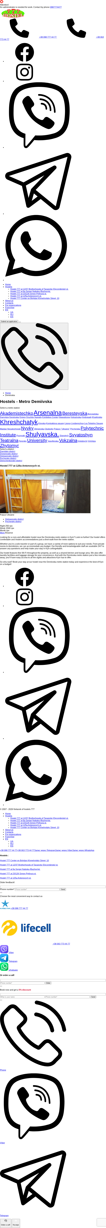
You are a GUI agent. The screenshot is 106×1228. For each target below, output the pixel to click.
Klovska (42, 423)
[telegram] (38, 214)
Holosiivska (76, 417)
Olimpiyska (39, 429)
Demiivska (14, 417)
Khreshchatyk (19, 422)
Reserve (9, 533)
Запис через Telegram (44, 850)
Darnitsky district (7, 451)
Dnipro (23, 417)
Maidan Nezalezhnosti (10, 429)
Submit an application (9, 321)
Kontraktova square (55, 423)
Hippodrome (64, 417)
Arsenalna (48, 412)
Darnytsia (4, 417)
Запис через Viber (63, 850)
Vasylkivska (53, 441)
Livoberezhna (77, 423)
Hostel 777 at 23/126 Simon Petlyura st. (28, 823)
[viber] (38, 147)
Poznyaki (20, 436)
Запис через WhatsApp (83, 850)
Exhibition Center (50, 417)
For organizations (13, 834)
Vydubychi (82, 441)
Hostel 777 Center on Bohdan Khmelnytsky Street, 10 (34, 827)
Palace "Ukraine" (62, 429)
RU (11, 844)
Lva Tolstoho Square (93, 423)
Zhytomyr (9, 445)
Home (8, 813)
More (2, 533)
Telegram (12, 961)
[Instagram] (24, 81)
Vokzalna (68, 440)
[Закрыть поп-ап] (1, 892)
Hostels (8, 816)
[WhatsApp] (38, 280)
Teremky (23, 441)
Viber (11, 952)
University (37, 440)
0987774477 (56, 7)
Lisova (68, 423)
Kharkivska (97, 417)
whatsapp (13, 970)
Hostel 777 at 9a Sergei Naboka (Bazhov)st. (30, 820)
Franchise (9, 837)
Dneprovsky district (8, 454)
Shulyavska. (42, 434)
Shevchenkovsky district (11, 461)
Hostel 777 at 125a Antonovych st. (25, 825)
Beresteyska (74, 413)
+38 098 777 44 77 (48, 37)
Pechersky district (8, 458)
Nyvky (27, 428)
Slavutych (64, 436)
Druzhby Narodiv (34, 417)
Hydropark (86, 417)
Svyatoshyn (81, 434)
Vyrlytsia (92, 441)
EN (6, 839)
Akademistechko (16, 413)
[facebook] (24, 61)
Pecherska (75, 429)
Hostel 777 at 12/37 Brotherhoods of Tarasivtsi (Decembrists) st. (39, 818)
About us (9, 830)
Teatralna (9, 440)
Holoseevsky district (9, 456)
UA (11, 841)
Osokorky (49, 429)
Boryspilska (93, 414)
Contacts (9, 832)
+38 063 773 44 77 (25, 850)
